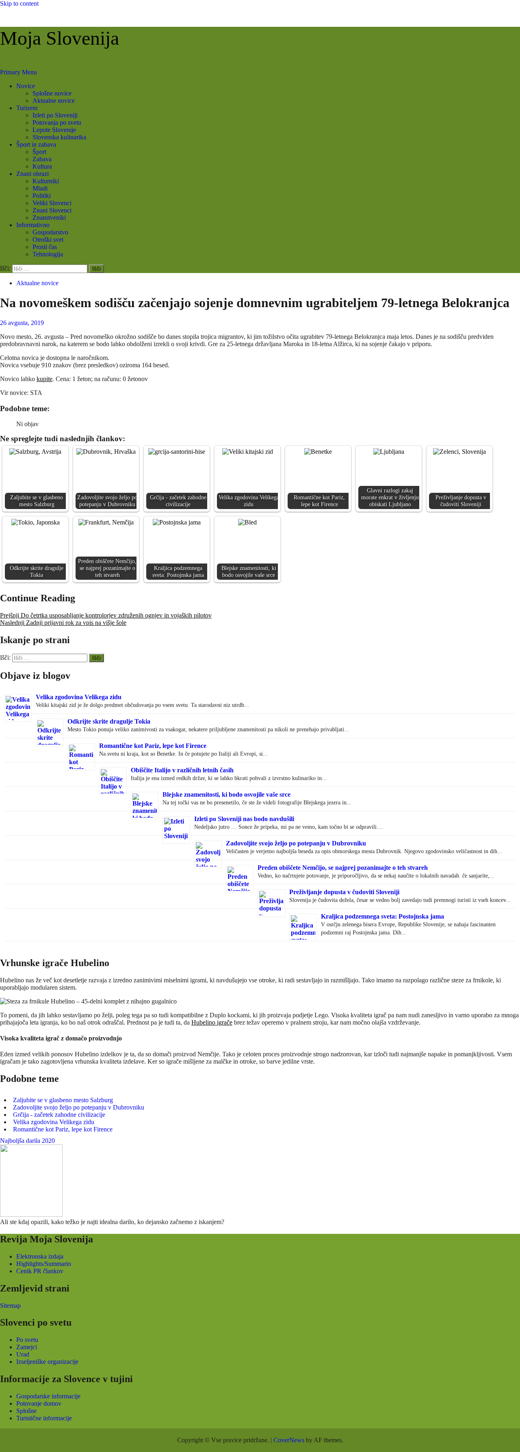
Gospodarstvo (50, 232)
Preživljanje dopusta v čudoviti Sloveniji (344, 892)
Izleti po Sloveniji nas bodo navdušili (244, 818)
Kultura (42, 166)
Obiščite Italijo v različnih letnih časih (182, 770)
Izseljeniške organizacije (47, 1361)
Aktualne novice (53, 100)
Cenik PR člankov (39, 1271)
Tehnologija (47, 254)
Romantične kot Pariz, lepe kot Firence (152, 745)
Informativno (33, 224)
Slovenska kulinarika (59, 137)
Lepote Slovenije (54, 129)
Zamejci (26, 1347)
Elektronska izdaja (39, 1256)
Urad (22, 1354)
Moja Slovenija (59, 38)
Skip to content (19, 3)
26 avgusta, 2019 (22, 322)
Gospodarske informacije (48, 1396)
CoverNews (288, 1440)
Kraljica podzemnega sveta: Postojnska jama (382, 916)
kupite (44, 378)
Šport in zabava (36, 144)
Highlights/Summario (43, 1263)
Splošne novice (52, 93)
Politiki (41, 195)
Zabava (42, 159)
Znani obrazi (32, 173)
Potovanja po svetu (56, 122)
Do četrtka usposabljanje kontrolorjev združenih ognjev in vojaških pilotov (106, 615)
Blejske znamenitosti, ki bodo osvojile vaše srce (226, 794)
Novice (25, 85)
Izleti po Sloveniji (55, 115)
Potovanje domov (38, 1403)
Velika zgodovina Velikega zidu (78, 696)
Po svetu (27, 1339)
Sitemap (10, 1305)
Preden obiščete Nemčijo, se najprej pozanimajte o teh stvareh (343, 867)
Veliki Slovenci (52, 202)
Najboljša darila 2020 (27, 1140)
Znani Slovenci (52, 210)
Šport (39, 151)
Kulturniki (45, 181)
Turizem (26, 107)
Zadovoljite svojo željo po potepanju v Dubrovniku (296, 843)
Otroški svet (47, 239)
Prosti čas (44, 246)
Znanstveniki (49, 217)
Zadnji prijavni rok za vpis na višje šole (63, 622)
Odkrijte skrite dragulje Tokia (108, 721)
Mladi (40, 188)
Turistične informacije (44, 1418)
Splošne (26, 1410)
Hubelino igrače (211, 1022)
